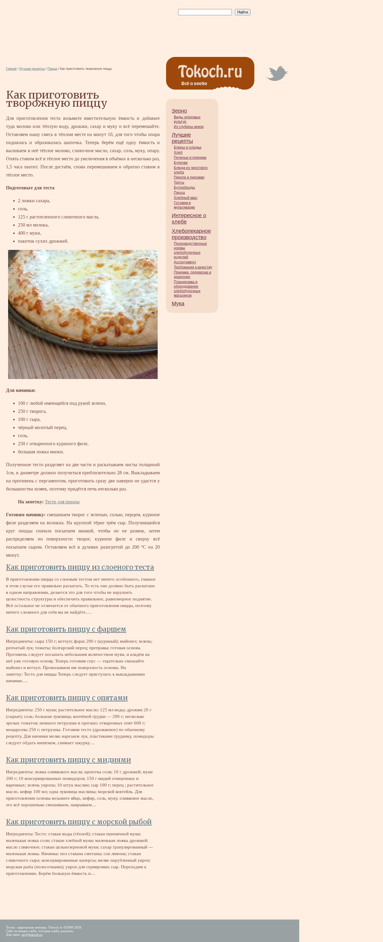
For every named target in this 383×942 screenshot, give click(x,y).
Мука (178, 304)
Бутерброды (184, 187)
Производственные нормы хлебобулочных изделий (190, 250)
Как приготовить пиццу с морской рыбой (79, 822)
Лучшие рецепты (182, 138)
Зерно (179, 111)
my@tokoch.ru (32, 934)
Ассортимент (185, 262)
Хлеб (178, 152)
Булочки (181, 163)
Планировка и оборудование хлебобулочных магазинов (187, 289)
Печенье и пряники (190, 158)
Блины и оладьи (187, 147)
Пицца (179, 193)
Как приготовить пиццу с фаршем (66, 629)
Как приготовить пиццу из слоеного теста (80, 567)
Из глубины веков (188, 127)
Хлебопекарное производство (191, 234)
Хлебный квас (185, 198)
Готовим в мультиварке (184, 205)
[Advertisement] (213, 30)
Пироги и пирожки (189, 177)
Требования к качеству (193, 267)
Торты (179, 182)
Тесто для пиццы (62, 501)
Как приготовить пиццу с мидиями (68, 760)
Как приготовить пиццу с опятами (67, 698)
